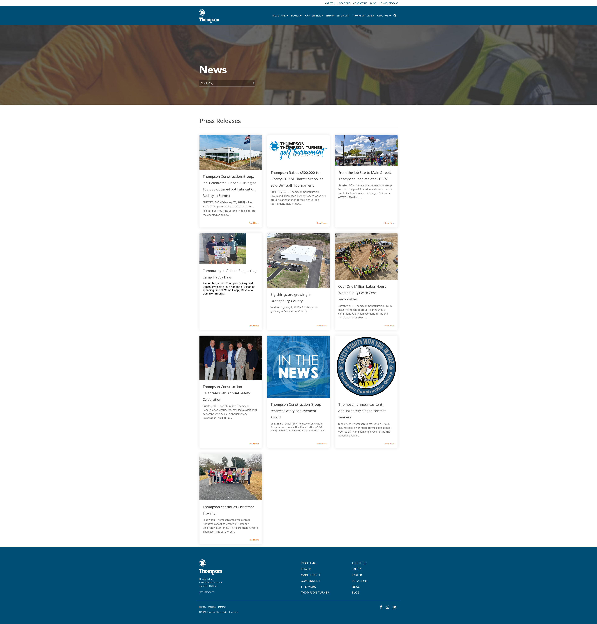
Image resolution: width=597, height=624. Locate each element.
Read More (254, 223)
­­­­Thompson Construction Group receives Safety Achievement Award (296, 410)
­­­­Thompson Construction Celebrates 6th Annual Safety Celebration (226, 393)
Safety (357, 569)
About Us (383, 15)
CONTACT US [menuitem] (360, 3)
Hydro (330, 15)
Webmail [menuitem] (212, 606)
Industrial (279, 15)
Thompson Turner (363, 15)
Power (295, 15)
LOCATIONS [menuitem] (344, 3)
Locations (360, 581)
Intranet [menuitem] (222, 606)
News (356, 586)
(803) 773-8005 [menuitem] (390, 3)
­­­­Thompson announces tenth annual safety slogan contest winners (362, 410)
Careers (357, 575)
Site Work (343, 15)
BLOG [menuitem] (373, 3)
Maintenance (313, 15)
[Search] (395, 15)
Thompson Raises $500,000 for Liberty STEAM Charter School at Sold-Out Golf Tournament (297, 179)
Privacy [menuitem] (202, 606)
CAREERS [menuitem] (330, 3)
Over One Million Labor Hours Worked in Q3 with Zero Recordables (362, 292)
